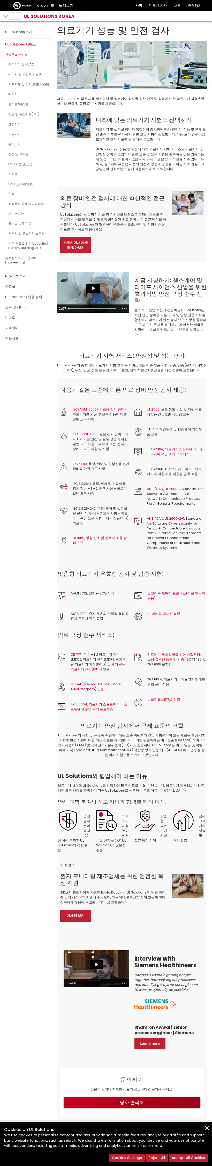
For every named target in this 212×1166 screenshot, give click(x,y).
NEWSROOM (15, 276)
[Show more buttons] (124, 308)
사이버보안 (16, 213)
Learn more (151, 1145)
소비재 (13, 174)
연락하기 (194, 5)
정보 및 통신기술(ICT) (23, 114)
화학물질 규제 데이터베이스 (27, 204)
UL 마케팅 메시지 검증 (163, 613)
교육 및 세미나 (16, 307)
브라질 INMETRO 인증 (163, 699)
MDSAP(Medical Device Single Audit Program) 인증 (96, 686)
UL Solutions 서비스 (20, 44)
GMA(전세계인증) (21, 184)
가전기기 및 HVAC (21, 64)
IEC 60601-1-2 (84, 434)
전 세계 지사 (157, 5)
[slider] (92, 308)
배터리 (13, 94)
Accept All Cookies (188, 1157)
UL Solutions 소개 (18, 31)
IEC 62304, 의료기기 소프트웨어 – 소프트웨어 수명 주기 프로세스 (175, 451)
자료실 (10, 286)
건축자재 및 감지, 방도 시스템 (28, 84)
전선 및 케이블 (18, 154)
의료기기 (14, 134)
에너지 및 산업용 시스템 (25, 74)
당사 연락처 (132, 1102)
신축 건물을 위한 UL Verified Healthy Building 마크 (28, 245)
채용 (177, 5)
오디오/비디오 (18, 104)
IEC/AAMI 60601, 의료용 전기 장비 (98, 409)
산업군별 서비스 (16, 54)
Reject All (157, 1157)
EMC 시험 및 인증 (20, 164)
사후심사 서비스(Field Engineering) (20, 260)
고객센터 (12, 327)
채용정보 (12, 338)
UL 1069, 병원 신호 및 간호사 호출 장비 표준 (100, 540)
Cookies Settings (127, 1157)
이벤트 (10, 317)
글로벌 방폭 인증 (20, 223)
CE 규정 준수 (80, 654)
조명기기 (14, 124)
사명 (138, 5)
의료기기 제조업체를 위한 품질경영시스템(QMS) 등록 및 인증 (175, 657)
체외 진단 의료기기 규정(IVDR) (98, 667)
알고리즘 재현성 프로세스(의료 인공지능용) (176, 596)
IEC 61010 (80, 463)
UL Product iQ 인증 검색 (23, 296)
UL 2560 (153, 409)
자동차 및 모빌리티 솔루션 (26, 233)
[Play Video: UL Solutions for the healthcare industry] (93, 288)
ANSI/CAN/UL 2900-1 (163, 488)
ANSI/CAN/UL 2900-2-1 (165, 518)
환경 (11, 193)
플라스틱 (14, 144)
